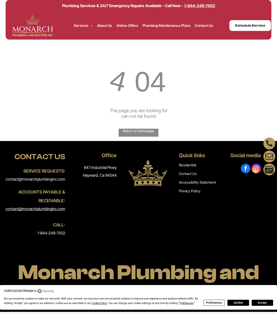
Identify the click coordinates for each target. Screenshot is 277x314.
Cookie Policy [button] (99, 303)
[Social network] (269, 169)
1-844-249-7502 (51, 233)
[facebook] (245, 169)
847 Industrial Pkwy (100, 167)
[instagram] (256, 169)
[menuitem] (83, 25)
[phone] (269, 144)
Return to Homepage (138, 131)
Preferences (214, 302)
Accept (262, 302)
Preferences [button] (186, 303)
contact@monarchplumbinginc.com (35, 179)
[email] (269, 157)
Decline (238, 302)
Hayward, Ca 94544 (100, 175)
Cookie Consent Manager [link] (19, 290)
